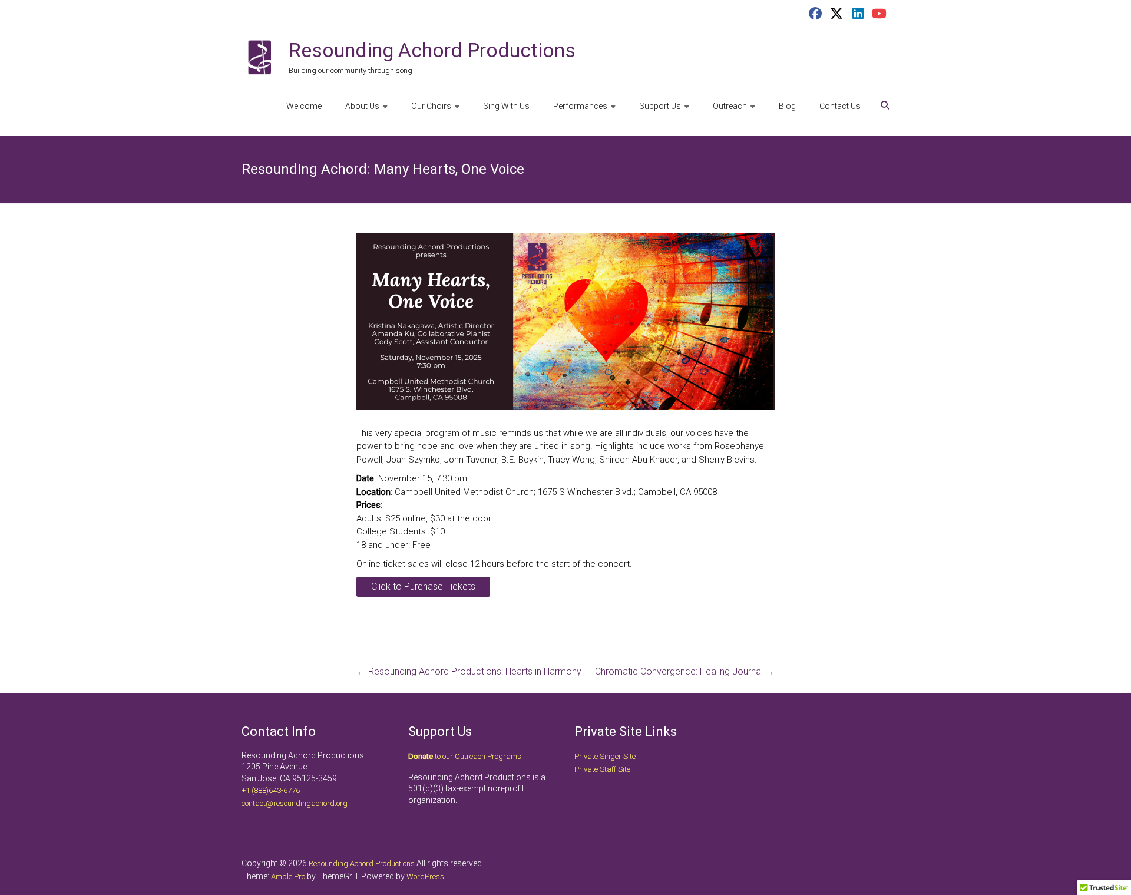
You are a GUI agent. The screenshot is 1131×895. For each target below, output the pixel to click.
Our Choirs (431, 106)
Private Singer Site (605, 756)
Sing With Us (506, 106)
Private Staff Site (602, 769)
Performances (580, 106)
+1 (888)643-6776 (271, 790)
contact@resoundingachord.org (295, 803)
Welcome (304, 106)
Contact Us (840, 106)
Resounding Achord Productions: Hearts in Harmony (468, 671)
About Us (362, 106)
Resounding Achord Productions (432, 50)
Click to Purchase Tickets (423, 586)
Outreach (730, 106)
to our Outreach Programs (464, 756)
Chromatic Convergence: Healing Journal (685, 671)
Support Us (660, 106)
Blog (787, 106)
